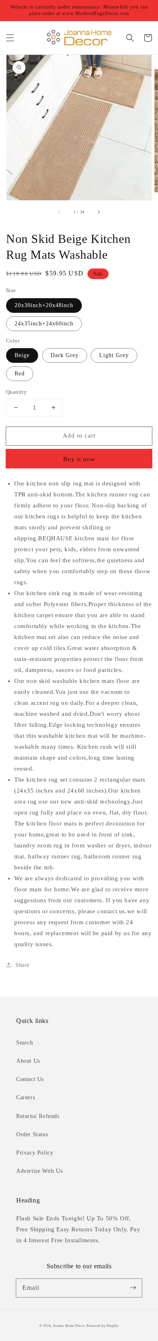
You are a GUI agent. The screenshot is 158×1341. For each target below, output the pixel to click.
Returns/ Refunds (38, 1116)
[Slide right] (98, 212)
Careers (25, 1097)
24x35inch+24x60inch (44, 324)
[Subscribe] (133, 1288)
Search (24, 1043)
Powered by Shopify (103, 1326)
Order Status (32, 1134)
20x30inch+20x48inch (44, 305)
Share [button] (22, 965)
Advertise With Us (39, 1171)
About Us (28, 1061)
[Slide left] (59, 212)
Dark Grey (65, 355)
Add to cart (79, 435)
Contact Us (30, 1079)
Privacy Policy (34, 1153)
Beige (22, 355)
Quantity (16, 392)
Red (20, 373)
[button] (10, 38)
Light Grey (114, 355)
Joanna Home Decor (69, 1326)
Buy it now (79, 459)
